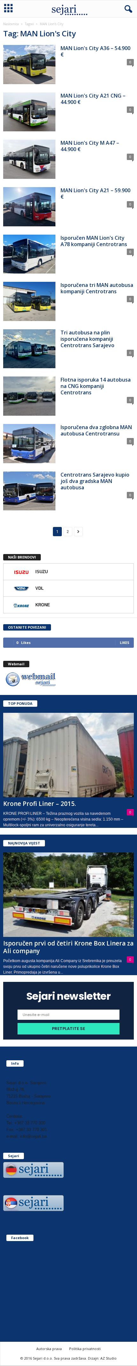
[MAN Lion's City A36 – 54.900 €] (29, 64)
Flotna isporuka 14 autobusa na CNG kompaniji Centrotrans (96, 386)
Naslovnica (11, 24)
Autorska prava (49, 1348)
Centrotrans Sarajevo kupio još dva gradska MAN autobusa (95, 481)
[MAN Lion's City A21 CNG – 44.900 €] (29, 112)
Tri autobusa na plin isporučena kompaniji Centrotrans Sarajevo (87, 339)
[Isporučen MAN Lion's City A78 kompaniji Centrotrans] (29, 254)
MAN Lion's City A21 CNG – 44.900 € (93, 99)
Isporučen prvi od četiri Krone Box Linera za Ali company (68, 947)
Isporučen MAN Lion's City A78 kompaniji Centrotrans (94, 241)
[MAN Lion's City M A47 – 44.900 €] (29, 159)
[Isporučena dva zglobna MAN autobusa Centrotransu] (29, 443)
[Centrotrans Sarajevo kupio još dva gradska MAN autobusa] (29, 491)
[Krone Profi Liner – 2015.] (68, 755)
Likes (124, 642)
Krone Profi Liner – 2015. (39, 804)
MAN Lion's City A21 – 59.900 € (95, 193)
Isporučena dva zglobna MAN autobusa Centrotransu (96, 430)
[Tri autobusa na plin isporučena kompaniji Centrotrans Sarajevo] (29, 349)
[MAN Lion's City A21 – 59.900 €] (29, 206)
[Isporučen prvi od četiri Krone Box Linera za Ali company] (68, 894)
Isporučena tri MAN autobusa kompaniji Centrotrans (97, 288)
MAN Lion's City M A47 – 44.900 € (90, 146)
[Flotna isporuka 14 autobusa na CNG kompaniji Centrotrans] (29, 396)
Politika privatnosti (85, 1348)
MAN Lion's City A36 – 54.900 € (95, 51)
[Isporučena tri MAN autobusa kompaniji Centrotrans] (29, 301)
